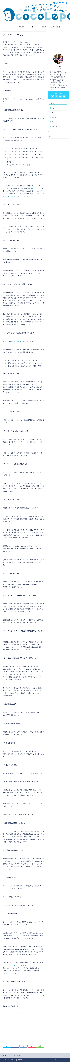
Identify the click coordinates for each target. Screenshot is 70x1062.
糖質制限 (22, 27)
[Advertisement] (23, 1028)
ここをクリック (11, 965)
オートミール (33, 27)
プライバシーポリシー (9, 1059)
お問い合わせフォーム (19, 341)
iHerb (12, 27)
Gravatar (30, 188)
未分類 (54, 117)
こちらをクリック (12, 196)
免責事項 (20, 1059)
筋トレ (44, 27)
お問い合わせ (55, 27)
